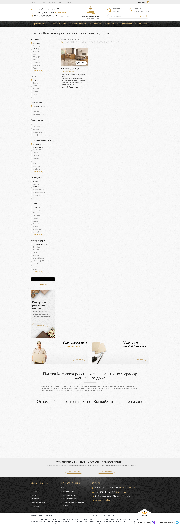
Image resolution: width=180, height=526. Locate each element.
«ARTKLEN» (112, 515)
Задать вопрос (74, 471)
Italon (36, 49)
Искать (142, 16)
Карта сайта (49, 515)
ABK (34, 54)
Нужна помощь (106, 471)
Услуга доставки (74, 342)
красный (36, 232)
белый (36, 207)
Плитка (40, 30)
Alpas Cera (36, 65)
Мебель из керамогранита (103, 24)
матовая (36, 129)
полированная (38, 132)
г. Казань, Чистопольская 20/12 (46, 9)
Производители (39, 24)
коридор (37, 181)
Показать (43, 279)
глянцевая (36, 127)
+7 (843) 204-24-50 (44, 13)
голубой (35, 218)
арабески (36, 250)
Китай (35, 94)
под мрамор (37, 144)
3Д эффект (37, 150)
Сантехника (142, 24)
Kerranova (47, 30)
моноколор (36, 158)
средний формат (40, 244)
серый (36, 210)
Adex (34, 60)
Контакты (69, 2)
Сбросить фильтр (43, 284)
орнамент (36, 161)
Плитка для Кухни (69, 495)
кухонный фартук (39, 192)
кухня (36, 187)
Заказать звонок (61, 13)
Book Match (37, 247)
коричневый (37, 229)
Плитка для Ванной (70, 499)
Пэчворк (36, 152)
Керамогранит (39, 109)
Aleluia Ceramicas (39, 62)
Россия (55, 30)
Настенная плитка (59, 24)
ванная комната (38, 190)
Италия (35, 91)
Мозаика (36, 112)
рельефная (37, 135)
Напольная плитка (79, 24)
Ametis (35, 68)
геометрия (36, 155)
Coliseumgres (38, 46)
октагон (35, 266)
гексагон (36, 253)
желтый (35, 221)
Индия (35, 86)
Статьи (34, 491)
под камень (38, 147)
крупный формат (38, 258)
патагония (36, 166)
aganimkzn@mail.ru (129, 465)
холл (36, 184)
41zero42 (36, 51)
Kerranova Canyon (70, 69)
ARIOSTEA (36, 57)
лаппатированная (40, 124)
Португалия (37, 97)
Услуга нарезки (126, 24)
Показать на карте (127, 488)
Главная (33, 30)
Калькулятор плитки (55, 2)
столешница (37, 195)
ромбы (35, 269)
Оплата (33, 2)
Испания (36, 88)
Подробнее (40, 325)
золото (35, 226)
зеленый (36, 224)
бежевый (36, 213)
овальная (36, 263)
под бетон (36, 169)
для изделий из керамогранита (44, 198)
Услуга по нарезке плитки (135, 344)
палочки (35, 163)
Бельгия (35, 83)
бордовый (36, 215)
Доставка (42, 2)
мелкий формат (38, 261)
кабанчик (36, 255)
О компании (36, 488)
